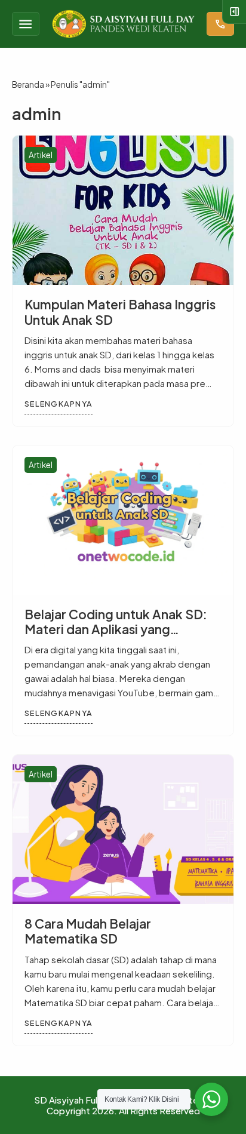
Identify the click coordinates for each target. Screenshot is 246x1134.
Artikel (41, 155)
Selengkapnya (58, 403)
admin (36, 113)
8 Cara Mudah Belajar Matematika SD (87, 930)
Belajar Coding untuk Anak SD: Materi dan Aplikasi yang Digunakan (115, 629)
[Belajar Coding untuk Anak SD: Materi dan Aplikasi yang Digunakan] (123, 520)
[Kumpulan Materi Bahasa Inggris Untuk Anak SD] (123, 210)
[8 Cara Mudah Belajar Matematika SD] (123, 829)
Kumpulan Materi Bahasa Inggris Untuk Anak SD (120, 311)
